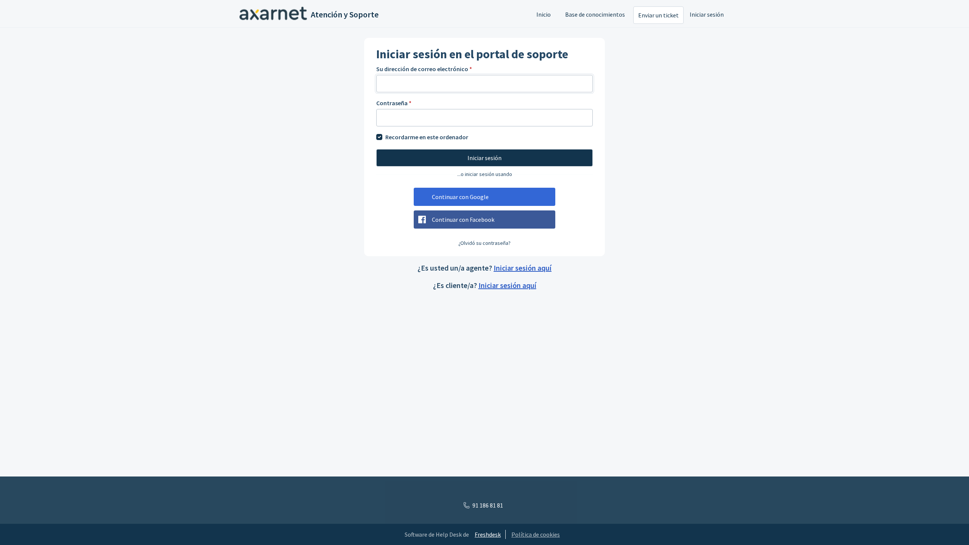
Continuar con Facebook (463, 219)
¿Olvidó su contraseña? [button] (484, 243)
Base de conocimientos (595, 14)
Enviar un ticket (658, 15)
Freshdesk (488, 534)
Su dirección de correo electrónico (424, 69)
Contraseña (393, 103)
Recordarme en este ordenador (426, 137)
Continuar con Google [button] (460, 197)
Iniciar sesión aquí (522, 267)
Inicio (543, 14)
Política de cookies (535, 534)
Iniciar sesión (707, 14)
